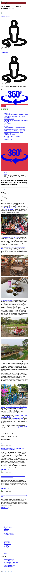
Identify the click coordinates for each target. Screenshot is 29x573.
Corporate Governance (13, 130)
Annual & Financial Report (11, 562)
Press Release (17, 136)
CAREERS (7, 137)
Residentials (7, 120)
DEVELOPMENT (9, 119)
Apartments (13, 120)
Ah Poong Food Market (7, 300)
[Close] (1, 12)
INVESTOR (7, 126)
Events (5, 124)
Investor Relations (14, 132)
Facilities (25, 120)
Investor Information (20, 127)
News (5, 136)
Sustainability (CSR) (16, 116)
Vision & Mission (13, 114)
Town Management (9, 534)
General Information (9, 127)
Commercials (19, 120)
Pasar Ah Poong (9, 209)
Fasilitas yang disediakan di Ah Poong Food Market (14, 407)
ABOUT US (7, 113)
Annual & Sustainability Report (12, 129)
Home (5, 172)
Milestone (21, 114)
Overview (6, 114)
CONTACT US (8, 139)
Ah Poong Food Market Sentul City (14, 207)
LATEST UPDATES (9, 135)
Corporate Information (9, 565)
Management (7, 116)
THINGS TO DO (8, 123)
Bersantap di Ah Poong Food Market (10, 237)
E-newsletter (10, 136)
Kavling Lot (7, 122)
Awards (26, 114)
